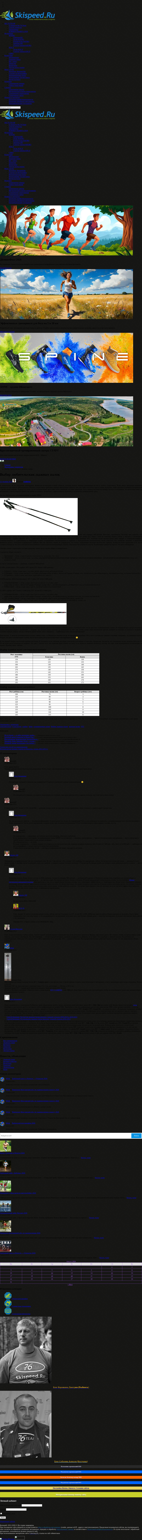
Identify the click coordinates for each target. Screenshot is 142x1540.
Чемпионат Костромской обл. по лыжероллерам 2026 (20, 1233)
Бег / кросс (13, 161)
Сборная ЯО (18, 137)
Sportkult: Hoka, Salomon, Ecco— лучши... (20, 741)
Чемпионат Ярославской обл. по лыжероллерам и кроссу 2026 (35, 1090)
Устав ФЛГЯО (18, 139)
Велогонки (13, 165)
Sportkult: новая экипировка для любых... (20, 743)
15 (112, 1273)
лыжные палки (74, 726)
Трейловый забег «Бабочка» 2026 (12, 1173)
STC (82, 726)
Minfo (12, 948)
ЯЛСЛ (11, 147)
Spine (31, 726)
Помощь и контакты (12, 197)
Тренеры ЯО (18, 143)
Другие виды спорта (16, 167)
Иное (5, 1069)
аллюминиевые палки (42, 726)
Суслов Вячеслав (16, 929)
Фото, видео (9, 169)
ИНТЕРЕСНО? (6, 395)
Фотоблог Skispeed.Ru (17, 171)
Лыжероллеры (8, 1067)
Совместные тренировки (21, 1306)
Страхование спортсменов (19, 193)
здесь (135, 1005)
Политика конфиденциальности (21, 199)
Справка (7, 187)
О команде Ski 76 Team (17, 125)
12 (52, 1273)
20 (72, 1276)
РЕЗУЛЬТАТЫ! (6, 268)
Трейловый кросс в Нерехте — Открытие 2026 (29, 1079)
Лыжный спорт (9, 1059)
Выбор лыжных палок (59, 726)
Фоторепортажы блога (17, 175)
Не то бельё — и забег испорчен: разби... (19, 735)
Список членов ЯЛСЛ (21, 151)
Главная (7, 465)
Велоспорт (7, 1063)
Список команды (15, 127)
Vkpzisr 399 (14, 855)
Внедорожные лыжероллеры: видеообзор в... (21, 739)
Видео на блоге (15, 179)
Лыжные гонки (15, 159)
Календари (8, 155)
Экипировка (13, 129)
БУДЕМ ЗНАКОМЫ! (8, 459)
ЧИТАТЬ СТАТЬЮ (7, 332)
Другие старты (9, 1051)
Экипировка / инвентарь (13, 467)
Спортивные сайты (16, 195)
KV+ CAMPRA (56, 990)
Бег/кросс (7, 1045)
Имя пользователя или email (10, 1505)
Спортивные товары (16, 183)
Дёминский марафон (20, 1299)
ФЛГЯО (12, 135)
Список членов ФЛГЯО (22, 145)
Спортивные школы (16, 189)
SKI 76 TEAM (9, 123)
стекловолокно (5, 726)
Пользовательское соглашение (20, 203)
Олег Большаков (20, 776)
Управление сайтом (7, 1521)
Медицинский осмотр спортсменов (22, 191)
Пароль (3, 1509)
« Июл (70, 1285)
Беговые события (9, 1061)
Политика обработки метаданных (21, 201)
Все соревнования (10, 1041)
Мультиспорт (14, 157)
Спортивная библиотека (21, 1314)
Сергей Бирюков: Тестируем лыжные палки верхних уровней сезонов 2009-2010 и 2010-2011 (42, 1017)
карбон (25, 726)
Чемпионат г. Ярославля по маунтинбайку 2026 (18, 1193)
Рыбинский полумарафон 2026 (23, 1123)
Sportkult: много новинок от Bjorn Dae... (19, 737)
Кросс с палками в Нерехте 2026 (12, 1153)
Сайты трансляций (16, 185)
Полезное (8, 181)
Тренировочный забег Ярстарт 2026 (13, 1213)
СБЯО (11, 153)
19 (52, 1276)
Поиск (136, 1136)
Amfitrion (27, 482)
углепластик (17, 726)
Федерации (8, 133)
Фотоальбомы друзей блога (19, 177)
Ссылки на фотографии (18, 173)
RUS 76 (21, 908)
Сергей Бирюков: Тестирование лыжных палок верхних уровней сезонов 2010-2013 (38, 1019)
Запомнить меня (8, 1514)
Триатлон (12, 163)
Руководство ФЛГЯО (21, 141)
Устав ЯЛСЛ (18, 149)
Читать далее (86, 1158)
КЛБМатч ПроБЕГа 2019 (18, 131)
